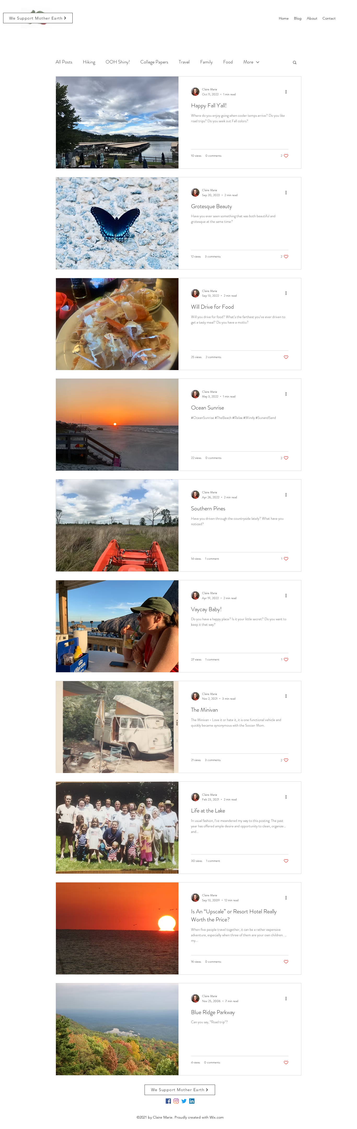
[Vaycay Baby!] (117, 626)
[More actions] (288, 92)
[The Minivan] (117, 727)
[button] (294, 63)
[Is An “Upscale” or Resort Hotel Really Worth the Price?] (117, 928)
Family (206, 62)
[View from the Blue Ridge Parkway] (117, 1029)
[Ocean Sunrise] (117, 425)
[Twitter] (184, 1101)
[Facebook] (168, 1101)
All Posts (64, 62)
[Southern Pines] (117, 525)
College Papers (154, 62)
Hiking (89, 62)
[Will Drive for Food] (117, 324)
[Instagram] (176, 1101)
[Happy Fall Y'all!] (117, 122)
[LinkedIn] (191, 1101)
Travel (184, 62)
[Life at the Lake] (117, 828)
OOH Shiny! (118, 62)
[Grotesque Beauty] (117, 223)
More (248, 62)
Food (228, 62)
